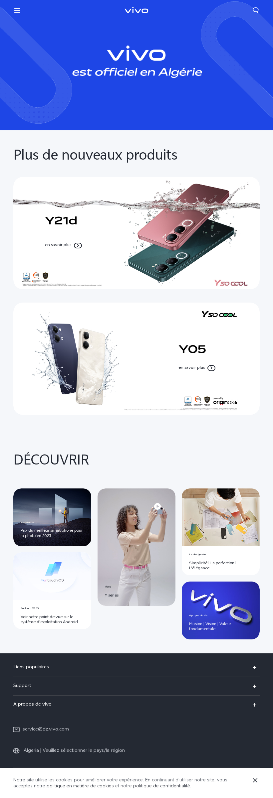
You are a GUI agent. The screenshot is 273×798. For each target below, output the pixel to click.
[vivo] (136, 65)
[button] (17, 10)
